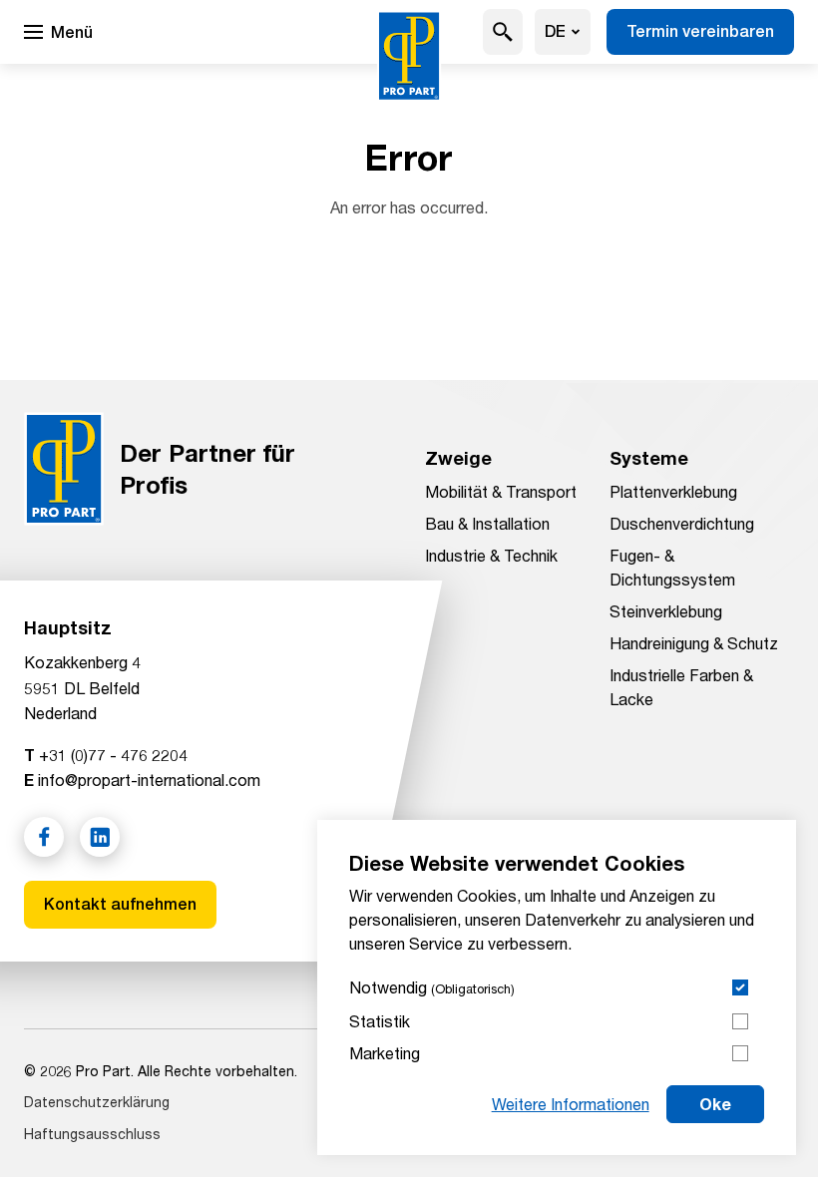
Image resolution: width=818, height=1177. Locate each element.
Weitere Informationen (570, 1103)
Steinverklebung (666, 610)
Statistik (379, 1020)
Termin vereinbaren (700, 31)
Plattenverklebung (673, 491)
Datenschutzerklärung (97, 1101)
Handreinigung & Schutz (694, 642)
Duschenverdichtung (682, 523)
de (555, 31)
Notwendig (432, 987)
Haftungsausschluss (92, 1133)
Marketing (384, 1052)
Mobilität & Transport (501, 491)
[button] (503, 32)
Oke (715, 1103)
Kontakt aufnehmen (120, 904)
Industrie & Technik (491, 555)
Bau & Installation (487, 523)
